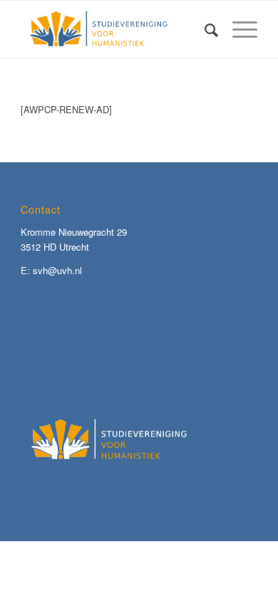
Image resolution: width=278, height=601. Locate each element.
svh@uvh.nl (57, 270)
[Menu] (237, 29)
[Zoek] (204, 29)
